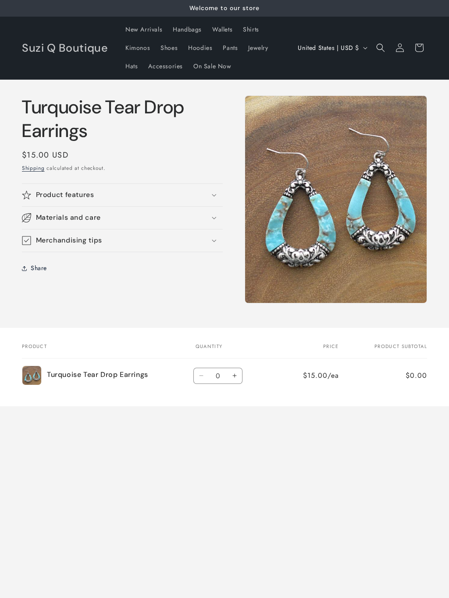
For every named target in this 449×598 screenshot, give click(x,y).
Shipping (33, 168)
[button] (380, 47)
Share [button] (39, 268)
